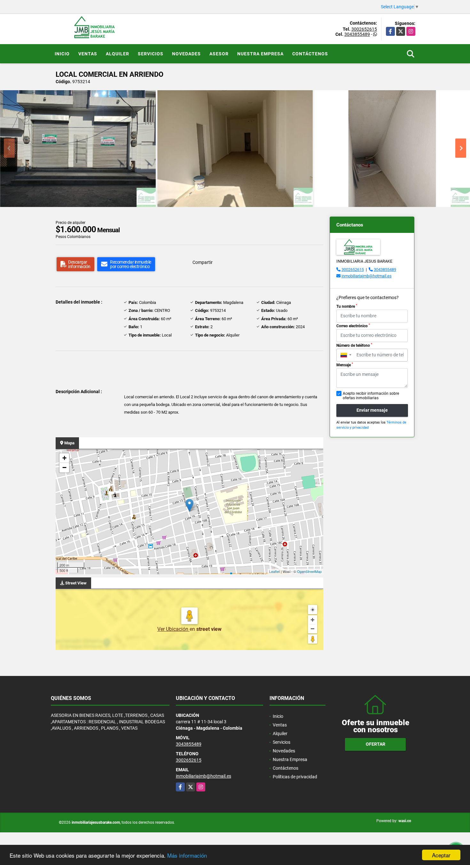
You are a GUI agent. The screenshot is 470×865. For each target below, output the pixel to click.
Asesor (219, 53)
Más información (187, 855)
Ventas (87, 53)
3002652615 (364, 29)
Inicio (62, 53)
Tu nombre (346, 306)
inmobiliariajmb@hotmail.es (366, 276)
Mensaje (344, 364)
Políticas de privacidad (295, 776)
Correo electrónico (353, 325)
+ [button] (64, 458)
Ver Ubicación (173, 629)
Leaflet (274, 571)
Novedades (186, 53)
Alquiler (117, 53)
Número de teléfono (354, 345)
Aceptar (441, 855)
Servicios (150, 53)
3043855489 (357, 34)
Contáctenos (310, 53)
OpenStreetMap (309, 571)
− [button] (64, 468)
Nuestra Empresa (260, 53)
